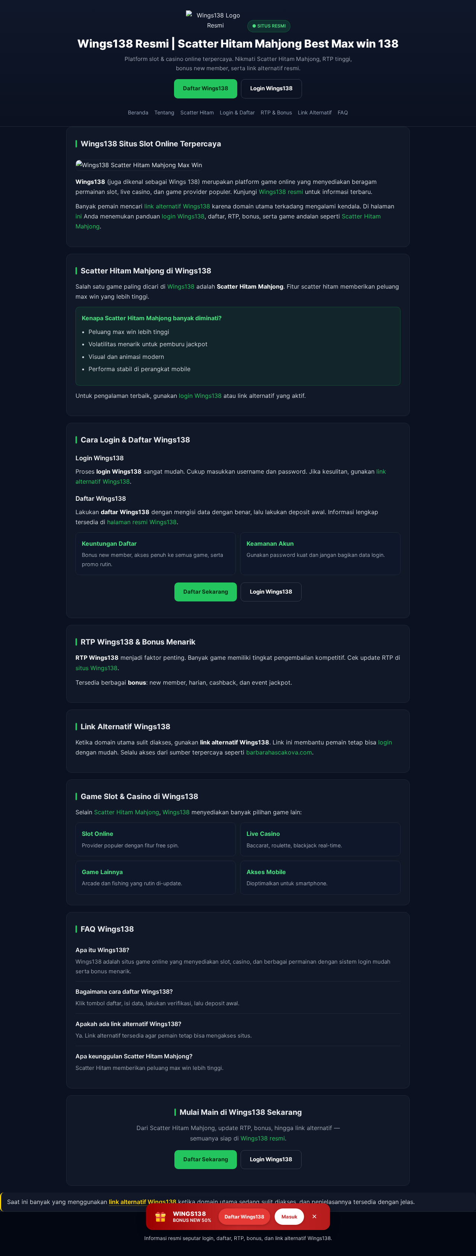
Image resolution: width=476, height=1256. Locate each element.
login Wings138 (183, 216)
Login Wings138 (271, 88)
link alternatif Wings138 (177, 206)
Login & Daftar (237, 112)
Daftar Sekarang (205, 591)
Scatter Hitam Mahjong (126, 812)
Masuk (290, 1217)
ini (78, 216)
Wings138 (180, 286)
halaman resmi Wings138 (142, 522)
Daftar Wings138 (205, 88)
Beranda (138, 112)
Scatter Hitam (197, 112)
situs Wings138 (96, 668)
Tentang (164, 112)
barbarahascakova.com (279, 752)
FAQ (343, 112)
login (385, 742)
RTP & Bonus (276, 112)
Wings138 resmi (281, 191)
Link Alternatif (315, 112)
